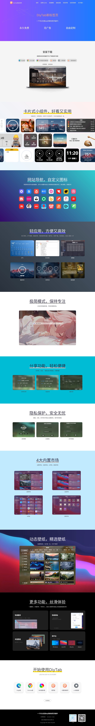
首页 (37, 3)
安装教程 (51, 3)
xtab (53, 717)
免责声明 (65, 3)
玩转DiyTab (44, 3)
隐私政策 (58, 3)
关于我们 (80, 3)
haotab (49, 717)
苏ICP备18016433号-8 (47, 720)
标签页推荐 (73, 3)
